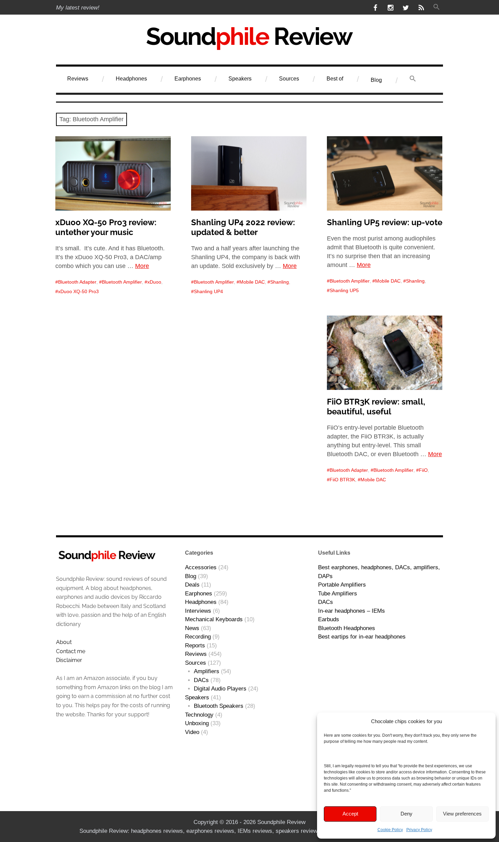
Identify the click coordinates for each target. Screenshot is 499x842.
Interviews (198, 611)
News (192, 628)
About (64, 642)
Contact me (70, 651)
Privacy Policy (419, 829)
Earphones (187, 79)
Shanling (279, 282)
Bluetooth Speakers (218, 706)
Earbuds (328, 619)
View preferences (462, 814)
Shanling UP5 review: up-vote (384, 222)
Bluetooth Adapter (77, 282)
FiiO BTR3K (342, 479)
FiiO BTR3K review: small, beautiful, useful (376, 406)
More (142, 266)
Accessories (201, 567)
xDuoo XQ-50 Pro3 (78, 291)
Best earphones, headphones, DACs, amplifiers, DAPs (379, 571)
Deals (192, 584)
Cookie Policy (390, 829)
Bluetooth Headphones (346, 628)
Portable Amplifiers (342, 584)
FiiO (423, 470)
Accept (350, 814)
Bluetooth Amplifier (122, 282)
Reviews (77, 79)
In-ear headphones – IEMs (351, 611)
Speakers (240, 79)
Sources (289, 79)
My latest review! (77, 7)
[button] (436, 7)
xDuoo (154, 282)
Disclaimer (69, 660)
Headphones (131, 79)
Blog (376, 80)
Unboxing (197, 723)
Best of (335, 79)
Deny (406, 814)
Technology (199, 715)
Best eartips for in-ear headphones (362, 636)
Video (192, 732)
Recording (198, 636)
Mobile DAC (252, 282)
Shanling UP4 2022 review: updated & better (243, 227)
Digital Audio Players (220, 688)
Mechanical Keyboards (214, 619)
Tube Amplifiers (337, 593)
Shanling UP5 (344, 290)
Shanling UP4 (208, 291)
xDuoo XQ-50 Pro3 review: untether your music (105, 227)
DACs (201, 680)
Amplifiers (206, 671)
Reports (195, 645)
